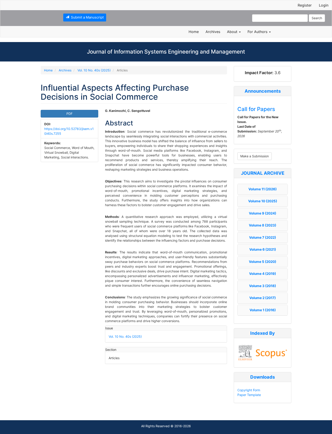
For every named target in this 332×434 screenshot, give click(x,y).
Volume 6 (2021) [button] (262, 249)
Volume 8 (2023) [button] (262, 225)
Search (317, 18)
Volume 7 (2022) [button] (262, 237)
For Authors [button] (258, 31)
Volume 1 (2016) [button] (263, 310)
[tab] (263, 189)
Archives (213, 31)
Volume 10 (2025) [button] (262, 201)
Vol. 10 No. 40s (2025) (94, 70)
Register (305, 5)
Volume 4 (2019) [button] (262, 273)
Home (194, 31)
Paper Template (249, 395)
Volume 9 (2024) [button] (262, 213)
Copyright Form (248, 390)
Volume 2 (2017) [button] (262, 298)
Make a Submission (254, 156)
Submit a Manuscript (86, 17)
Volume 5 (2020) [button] (262, 261)
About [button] (232, 31)
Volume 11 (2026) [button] (262, 189)
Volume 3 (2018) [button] (262, 286)
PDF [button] (69, 114)
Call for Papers (256, 109)
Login (323, 5)
